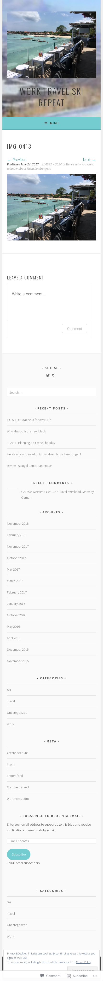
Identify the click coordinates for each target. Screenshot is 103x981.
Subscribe (19, 854)
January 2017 (16, 603)
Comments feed (18, 787)
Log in (11, 764)
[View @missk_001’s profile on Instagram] (53, 375)
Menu (54, 123)
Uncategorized (17, 712)
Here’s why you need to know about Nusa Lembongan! (44, 454)
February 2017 (17, 592)
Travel (11, 701)
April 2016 (13, 638)
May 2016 (13, 626)
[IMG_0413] (51, 239)
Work (10, 724)
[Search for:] (51, 392)
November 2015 (18, 661)
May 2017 (13, 569)
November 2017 (18, 546)
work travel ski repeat (51, 97)
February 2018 (17, 535)
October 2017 (16, 558)
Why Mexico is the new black (26, 431)
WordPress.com (18, 798)
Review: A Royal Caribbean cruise (29, 465)
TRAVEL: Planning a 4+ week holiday (31, 443)
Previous (19, 159)
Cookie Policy (83, 962)
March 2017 (15, 581)
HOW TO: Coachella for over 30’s (29, 420)
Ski (9, 689)
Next (87, 159)
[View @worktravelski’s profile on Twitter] (48, 375)
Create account (17, 753)
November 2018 (18, 523)
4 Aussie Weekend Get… (37, 492)
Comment (74, 329)
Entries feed (15, 776)
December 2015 (18, 649)
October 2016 (16, 615)
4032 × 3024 (53, 164)
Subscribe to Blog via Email (52, 816)
